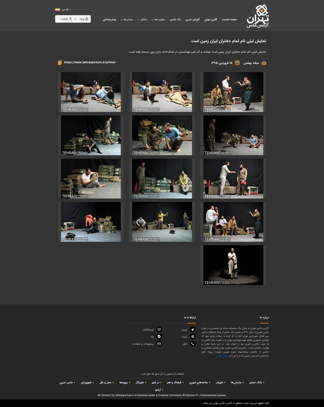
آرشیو (158, 390)
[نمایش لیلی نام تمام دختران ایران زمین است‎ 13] (233, 265)
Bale (152, 337)
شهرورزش (86, 382)
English (77, 13)
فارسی (65, 9)
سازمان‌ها (236, 382)
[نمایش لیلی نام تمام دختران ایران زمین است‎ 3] (233, 135)
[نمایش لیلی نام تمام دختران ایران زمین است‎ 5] (91, 135)
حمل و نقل (105, 382)
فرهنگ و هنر (174, 382)
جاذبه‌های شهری (198, 382)
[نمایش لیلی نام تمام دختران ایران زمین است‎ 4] (162, 135)
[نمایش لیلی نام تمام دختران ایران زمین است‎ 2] (91, 92)
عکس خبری (66, 382)
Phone (184, 344)
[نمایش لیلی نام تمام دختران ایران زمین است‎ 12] (91, 222)
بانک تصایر (256, 382)
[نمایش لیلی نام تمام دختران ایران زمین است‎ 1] (162, 92)
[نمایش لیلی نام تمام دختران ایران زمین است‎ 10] (233, 222)
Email (143, 344)
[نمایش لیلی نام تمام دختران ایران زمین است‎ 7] (162, 179)
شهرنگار (140, 382)
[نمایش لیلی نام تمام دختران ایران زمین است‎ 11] (162, 222)
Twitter (184, 330)
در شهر (155, 382)
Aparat (184, 337)
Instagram (148, 330)
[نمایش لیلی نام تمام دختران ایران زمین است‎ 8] (91, 179)
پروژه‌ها (123, 382)
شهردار (219, 382)
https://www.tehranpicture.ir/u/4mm (90, 62)
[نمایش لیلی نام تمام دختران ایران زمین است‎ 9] (233, 92)
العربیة (86, 13)
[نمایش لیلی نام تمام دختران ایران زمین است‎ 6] (233, 179)
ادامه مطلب (221, 356)
